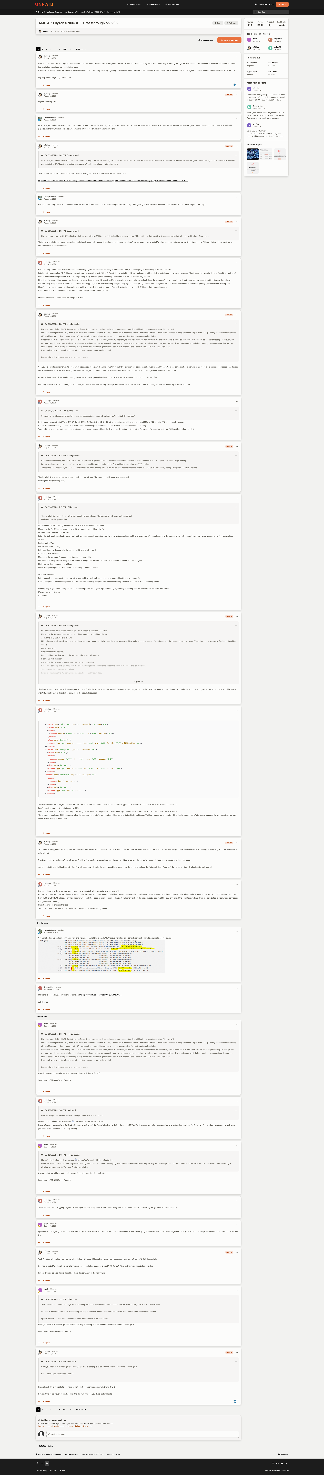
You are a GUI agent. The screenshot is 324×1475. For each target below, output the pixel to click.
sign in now (88, 1423)
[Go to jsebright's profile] (40, 263)
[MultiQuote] (39, 85)
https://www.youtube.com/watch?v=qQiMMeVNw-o (100, 995)
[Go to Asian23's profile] (270, 48)
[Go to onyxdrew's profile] (270, 40)
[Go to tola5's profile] (40, 1025)
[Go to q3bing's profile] (40, 31)
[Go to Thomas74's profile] (40, 988)
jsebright (47, 262)
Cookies (53, 1470)
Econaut (70, 155)
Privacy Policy (42, 1470)
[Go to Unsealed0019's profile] (40, 119)
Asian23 (277, 47)
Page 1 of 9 (80, 49)
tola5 (46, 1024)
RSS (63, 1470)
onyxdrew (278, 39)
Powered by (277, 1470)
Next (65, 49)
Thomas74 (48, 987)
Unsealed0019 (50, 118)
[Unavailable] (101, 941)
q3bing (45, 31)
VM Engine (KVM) (73, 31)
